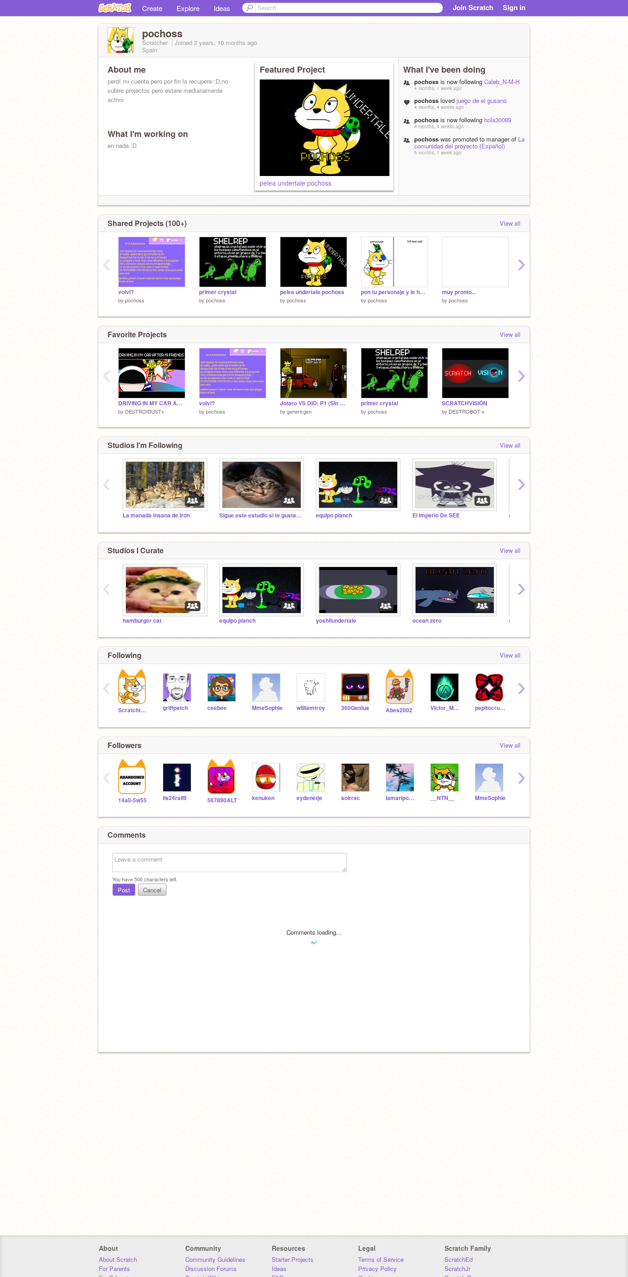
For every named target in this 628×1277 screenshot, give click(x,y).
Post (124, 889)
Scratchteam (133, 710)
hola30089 (497, 119)
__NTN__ (442, 798)
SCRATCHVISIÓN (464, 403)
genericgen (299, 411)
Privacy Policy (377, 1268)
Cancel (152, 889)
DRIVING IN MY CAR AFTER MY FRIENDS (151, 403)
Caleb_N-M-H (502, 81)
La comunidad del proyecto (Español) (469, 142)
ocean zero (426, 620)
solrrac (350, 798)
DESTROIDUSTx (144, 411)
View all (510, 223)
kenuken (263, 798)
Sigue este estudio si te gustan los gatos (260, 515)
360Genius (355, 708)
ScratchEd (459, 1259)
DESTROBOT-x (467, 411)
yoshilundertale (336, 620)
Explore (188, 8)
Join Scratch (473, 7)
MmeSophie (267, 708)
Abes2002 (399, 710)
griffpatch (175, 708)
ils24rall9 (175, 798)
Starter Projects (293, 1259)
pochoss (134, 300)
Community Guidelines (215, 1259)
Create (152, 8)
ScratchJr (457, 1268)
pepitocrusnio (490, 708)
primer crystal (217, 292)
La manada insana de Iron (156, 515)
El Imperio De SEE (436, 515)
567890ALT (222, 800)
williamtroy (311, 708)
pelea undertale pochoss (295, 182)
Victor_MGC (445, 708)
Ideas (222, 8)
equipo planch (334, 515)
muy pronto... (459, 292)
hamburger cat (142, 620)
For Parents (114, 1268)
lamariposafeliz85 (401, 798)
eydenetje (309, 798)
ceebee (217, 708)
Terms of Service (381, 1259)
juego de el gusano (482, 100)
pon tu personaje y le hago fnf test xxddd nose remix (394, 292)
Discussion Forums (211, 1268)
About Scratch (118, 1259)
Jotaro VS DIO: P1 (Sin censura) (313, 403)
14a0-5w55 (132, 800)
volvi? (126, 292)
